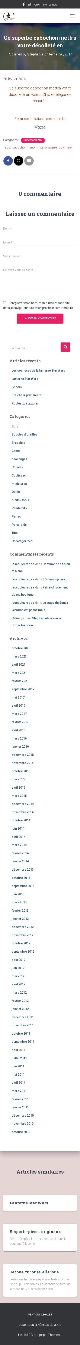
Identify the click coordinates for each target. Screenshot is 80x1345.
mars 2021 (19, 673)
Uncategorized (33, 140)
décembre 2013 (23, 869)
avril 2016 (18, 730)
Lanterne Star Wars (25, 378)
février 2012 (20, 1001)
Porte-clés (19, 524)
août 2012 (18, 960)
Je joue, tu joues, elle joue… (35, 1271)
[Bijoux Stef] (10, 16)
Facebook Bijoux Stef (24, 5)
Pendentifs (19, 508)
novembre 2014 (22, 812)
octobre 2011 (21, 1033)
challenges (19, 459)
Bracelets (18, 442)
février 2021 (20, 681)
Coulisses (19, 475)
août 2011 (18, 1050)
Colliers (17, 467)
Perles (16, 516)
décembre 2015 (23, 755)
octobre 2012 (21, 943)
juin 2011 (18, 1066)
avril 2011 (18, 1082)
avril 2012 (18, 984)
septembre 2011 (23, 1041)
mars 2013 (19, 902)
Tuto (15, 533)
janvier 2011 (20, 1107)
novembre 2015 (22, 763)
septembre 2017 (23, 689)
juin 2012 (18, 968)
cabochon (19, 147)
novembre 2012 (22, 935)
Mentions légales (40, 1314)
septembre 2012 (23, 951)
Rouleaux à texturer (25, 403)
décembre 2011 (23, 1017)
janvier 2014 (20, 861)
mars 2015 (19, 796)
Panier (36, 4)
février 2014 (20, 853)
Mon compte (50, 4)
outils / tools (20, 500)
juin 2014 (18, 828)
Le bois (17, 387)
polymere (65, 147)
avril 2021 (18, 664)
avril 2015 (18, 787)
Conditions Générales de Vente (40, 1325)
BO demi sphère (54, 579)
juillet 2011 (19, 1058)
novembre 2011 (22, 1025)
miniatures (19, 483)
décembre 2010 (23, 1115)
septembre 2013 (23, 886)
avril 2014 (18, 837)
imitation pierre (47, 147)
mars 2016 (19, 738)
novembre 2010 (22, 1123)
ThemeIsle (55, 1335)
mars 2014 (19, 845)
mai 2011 (18, 1074)
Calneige (18, 618)
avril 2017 (18, 705)
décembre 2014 (23, 804)
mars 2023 (19, 656)
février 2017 (20, 722)
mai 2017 (18, 697)
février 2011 (20, 1099)
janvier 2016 (20, 746)
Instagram (29, 5)
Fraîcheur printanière (26, 395)
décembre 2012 (23, 927)
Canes (16, 451)
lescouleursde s (23, 564)
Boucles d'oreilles (24, 434)
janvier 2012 (20, 1009)
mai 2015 (18, 779)
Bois (15, 426)
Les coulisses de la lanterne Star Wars (38, 370)
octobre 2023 (21, 648)
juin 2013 (18, 894)
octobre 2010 (21, 1132)
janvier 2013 (20, 919)
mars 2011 (19, 1091)
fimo (32, 147)
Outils (16, 492)
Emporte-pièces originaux (35, 1231)
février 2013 (20, 910)
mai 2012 (18, 976)
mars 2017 (19, 714)
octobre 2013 (21, 878)
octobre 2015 (21, 771)
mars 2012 (19, 992)
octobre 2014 (21, 820)
